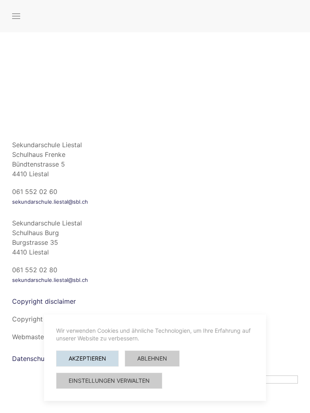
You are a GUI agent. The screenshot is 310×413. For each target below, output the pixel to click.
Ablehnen (152, 358)
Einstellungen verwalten (109, 380)
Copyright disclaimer (44, 301)
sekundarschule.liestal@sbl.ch (50, 201)
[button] (16, 16)
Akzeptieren (87, 358)
